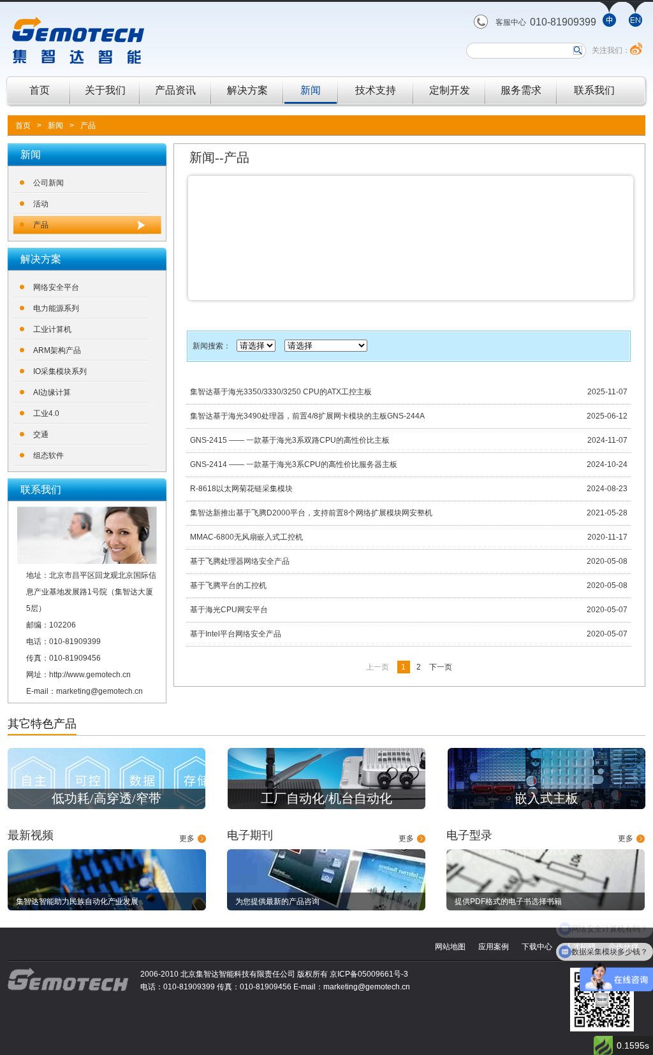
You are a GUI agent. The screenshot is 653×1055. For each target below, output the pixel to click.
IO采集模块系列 (60, 371)
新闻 (310, 90)
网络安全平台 (56, 287)
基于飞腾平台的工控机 (228, 585)
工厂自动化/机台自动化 (326, 798)
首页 (39, 90)
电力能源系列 (56, 308)
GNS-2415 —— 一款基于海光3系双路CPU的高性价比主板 (290, 440)
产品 (88, 125)
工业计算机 (52, 329)
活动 (40, 203)
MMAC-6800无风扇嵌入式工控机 (246, 537)
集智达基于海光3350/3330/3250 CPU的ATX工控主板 (281, 391)
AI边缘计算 (52, 392)
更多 (186, 838)
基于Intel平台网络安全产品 (235, 633)
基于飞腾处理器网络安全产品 (240, 561)
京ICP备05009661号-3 (369, 974)
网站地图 (450, 946)
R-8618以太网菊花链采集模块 (241, 488)
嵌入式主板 (546, 798)
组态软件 (48, 455)
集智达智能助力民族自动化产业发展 (77, 901)
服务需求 (521, 90)
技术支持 (375, 90)
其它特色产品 (42, 723)
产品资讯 (175, 90)
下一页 (440, 667)
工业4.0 (46, 413)
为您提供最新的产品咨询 (277, 901)
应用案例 (493, 946)
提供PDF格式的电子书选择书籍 (508, 901)
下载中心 (537, 946)
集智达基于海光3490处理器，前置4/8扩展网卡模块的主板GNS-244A (307, 416)
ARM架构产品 (57, 350)
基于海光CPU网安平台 (229, 609)
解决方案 (247, 90)
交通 (40, 434)
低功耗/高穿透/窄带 (106, 798)
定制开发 (449, 90)
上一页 (377, 667)
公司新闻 (48, 182)
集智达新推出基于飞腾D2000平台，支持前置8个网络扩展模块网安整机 (311, 512)
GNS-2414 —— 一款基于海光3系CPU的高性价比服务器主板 (293, 464)
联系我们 (594, 90)
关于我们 (105, 90)
